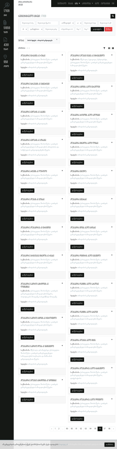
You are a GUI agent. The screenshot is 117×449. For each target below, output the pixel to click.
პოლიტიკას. (63, 445)
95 (95, 429)
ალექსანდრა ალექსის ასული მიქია (83, 340)
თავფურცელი (62, 3)
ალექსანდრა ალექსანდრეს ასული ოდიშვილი (86, 399)
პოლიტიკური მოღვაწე (30, 297)
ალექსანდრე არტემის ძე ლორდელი (34, 171)
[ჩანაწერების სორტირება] (104, 48)
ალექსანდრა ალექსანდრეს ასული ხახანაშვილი (87, 368)
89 (67, 429)
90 (72, 429)
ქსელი (97, 3)
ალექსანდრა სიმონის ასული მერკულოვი (85, 86)
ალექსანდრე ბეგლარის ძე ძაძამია (33, 112)
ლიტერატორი (75, 378)
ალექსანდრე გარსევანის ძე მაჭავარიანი (35, 83)
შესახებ (70, 3)
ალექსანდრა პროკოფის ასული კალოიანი (85, 115)
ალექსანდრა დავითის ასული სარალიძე (84, 284)
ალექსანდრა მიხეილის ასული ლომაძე (84, 143)
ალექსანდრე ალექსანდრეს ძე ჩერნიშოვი (36, 227)
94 (91, 429)
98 (109, 429)
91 (76, 429)
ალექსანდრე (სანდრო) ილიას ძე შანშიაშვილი (37, 346)
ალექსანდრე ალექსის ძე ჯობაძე (32, 199)
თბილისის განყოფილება (38, 67)
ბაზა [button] (76, 3)
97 (105, 429)
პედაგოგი (92, 60)
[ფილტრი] (112, 16)
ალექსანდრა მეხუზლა (78, 171)
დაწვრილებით (27, 75)
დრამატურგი (44, 350)
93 (86, 429)
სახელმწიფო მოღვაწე (48, 297)
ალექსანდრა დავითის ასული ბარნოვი (84, 312)
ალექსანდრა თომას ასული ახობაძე (83, 227)
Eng (113, 3)
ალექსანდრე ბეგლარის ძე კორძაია (33, 140)
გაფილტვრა (97, 29)
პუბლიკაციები (105, 3)
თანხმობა (109, 445)
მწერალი (34, 350)
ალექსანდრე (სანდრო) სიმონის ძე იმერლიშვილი (39, 318)
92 (81, 429)
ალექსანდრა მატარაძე (78, 199)
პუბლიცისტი (102, 60)
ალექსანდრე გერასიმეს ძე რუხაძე (33, 55)
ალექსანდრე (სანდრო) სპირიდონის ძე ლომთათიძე (35, 285)
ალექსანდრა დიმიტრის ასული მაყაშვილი (85, 255)
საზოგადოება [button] (86, 3)
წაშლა (108, 29)
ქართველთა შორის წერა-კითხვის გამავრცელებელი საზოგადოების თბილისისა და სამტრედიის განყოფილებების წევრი (40, 147)
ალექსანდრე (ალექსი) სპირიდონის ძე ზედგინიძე (38, 380)
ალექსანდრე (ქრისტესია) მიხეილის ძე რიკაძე (37, 255)
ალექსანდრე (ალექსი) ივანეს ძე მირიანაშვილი (87, 55)
